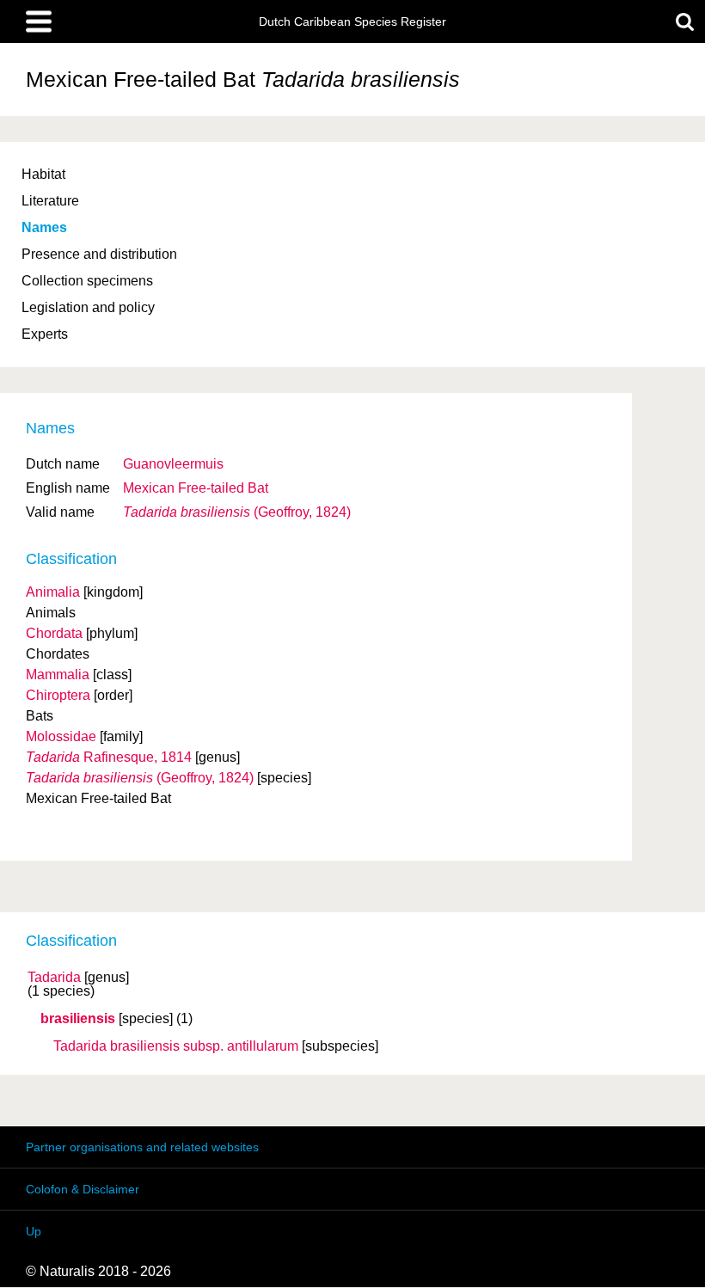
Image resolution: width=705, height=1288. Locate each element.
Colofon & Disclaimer (82, 1189)
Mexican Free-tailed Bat (195, 488)
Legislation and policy (88, 307)
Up (33, 1231)
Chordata (54, 633)
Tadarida (54, 977)
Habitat (43, 174)
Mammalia (57, 674)
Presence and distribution (99, 254)
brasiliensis (77, 1019)
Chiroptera (58, 695)
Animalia (53, 592)
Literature (50, 200)
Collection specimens (87, 280)
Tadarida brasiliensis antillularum (175, 1046)
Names (44, 227)
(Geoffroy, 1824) (237, 512)
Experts (44, 334)
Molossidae (61, 736)
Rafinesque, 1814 (109, 757)
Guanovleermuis (173, 464)
